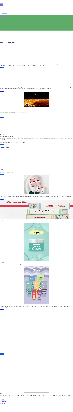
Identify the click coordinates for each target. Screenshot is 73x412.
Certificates (3, 407)
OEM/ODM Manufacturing (7, 9)
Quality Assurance (4, 13)
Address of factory (4, 410)
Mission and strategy (5, 401)
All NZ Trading (2, 1)
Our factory (3, 400)
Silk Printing (5, 11)
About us (3, 6)
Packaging (4, 10)
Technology (3, 405)
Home (3, 399)
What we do (3, 7)
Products (3, 12)
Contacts (3, 14)
